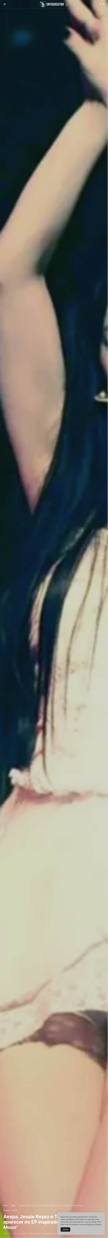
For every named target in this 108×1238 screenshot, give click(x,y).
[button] (104, 4)
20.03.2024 (7, 1233)
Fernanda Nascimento (50, 1233)
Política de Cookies (94, 1224)
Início (5, 1205)
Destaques (6, 1210)
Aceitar (65, 1229)
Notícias (14, 1210)
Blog (13, 1205)
